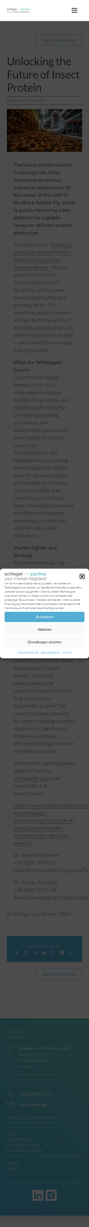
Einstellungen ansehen (44, 642)
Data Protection (50, 652)
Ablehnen (45, 629)
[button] (82, 576)
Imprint (66, 652)
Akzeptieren (44, 617)
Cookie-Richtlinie (28, 652)
